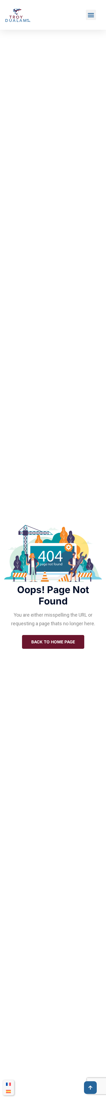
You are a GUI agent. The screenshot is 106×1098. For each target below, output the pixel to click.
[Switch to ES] (8, 1091)
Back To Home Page (53, 641)
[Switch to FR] (8, 1084)
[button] (91, 15)
